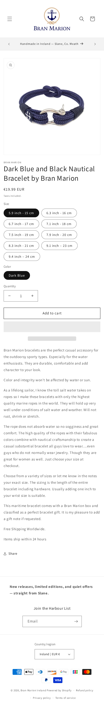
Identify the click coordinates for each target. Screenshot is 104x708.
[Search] (81, 19)
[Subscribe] (76, 621)
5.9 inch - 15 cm (21, 213)
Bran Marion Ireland (33, 690)
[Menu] (9, 19)
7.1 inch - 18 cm (59, 224)
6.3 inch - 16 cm (59, 213)
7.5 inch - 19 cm (21, 235)
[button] (52, 327)
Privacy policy (42, 698)
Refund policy (84, 690)
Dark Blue (17, 275)
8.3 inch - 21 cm (21, 245)
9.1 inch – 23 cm (59, 245)
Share (12, 553)
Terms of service (65, 698)
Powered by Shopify (59, 690)
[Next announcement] (95, 44)
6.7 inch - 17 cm (21, 224)
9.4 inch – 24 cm (22, 256)
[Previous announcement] (9, 44)
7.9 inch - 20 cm (59, 235)
